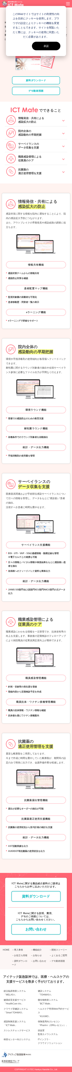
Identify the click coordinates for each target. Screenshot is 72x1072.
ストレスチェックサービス (17, 1030)
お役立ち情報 (20, 955)
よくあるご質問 (59, 955)
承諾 (46, 45)
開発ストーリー (59, 950)
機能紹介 (37, 950)
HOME (6, 950)
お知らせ (37, 955)
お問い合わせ (36, 929)
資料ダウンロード (36, 80)
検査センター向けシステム (17, 1039)
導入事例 (18, 950)
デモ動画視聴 (36, 90)
